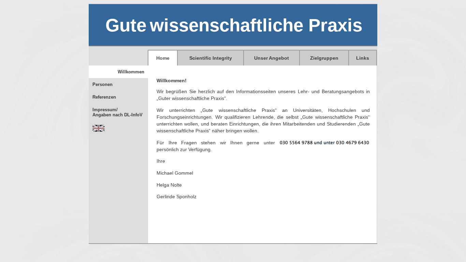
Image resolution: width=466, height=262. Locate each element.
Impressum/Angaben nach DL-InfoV (117, 112)
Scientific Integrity (210, 58)
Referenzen (104, 97)
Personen (102, 84)
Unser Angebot (271, 58)
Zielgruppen (324, 58)
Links (362, 58)
